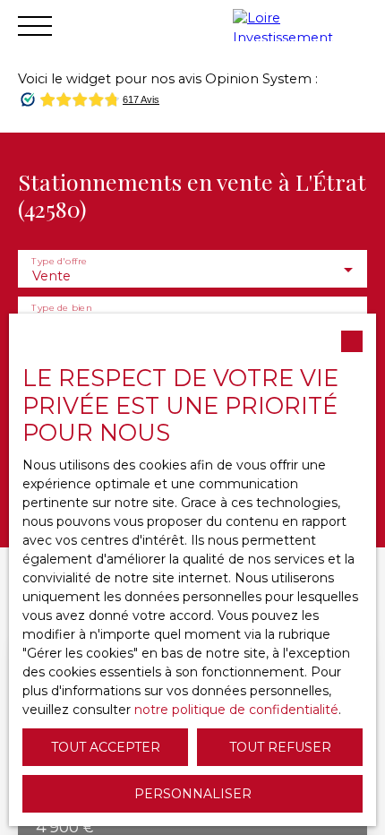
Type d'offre (59, 260)
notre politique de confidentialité (236, 710)
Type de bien (61, 307)
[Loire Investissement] (304, 25)
